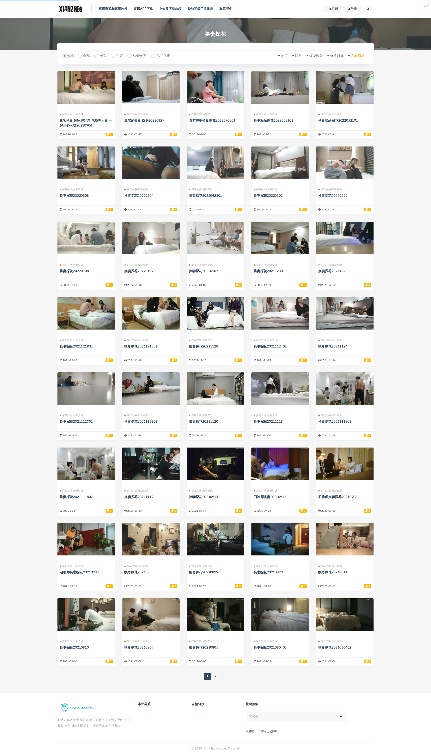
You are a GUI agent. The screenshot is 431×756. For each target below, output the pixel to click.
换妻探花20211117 (139, 497)
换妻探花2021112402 (270, 346)
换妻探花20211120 (203, 421)
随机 (298, 56)
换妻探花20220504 (139, 195)
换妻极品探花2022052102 (273, 120)
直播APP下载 (143, 9)
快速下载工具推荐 (200, 9)
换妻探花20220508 (74, 195)
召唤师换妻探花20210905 (79, 572)
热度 (284, 56)
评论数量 (316, 56)
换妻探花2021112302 (76, 421)
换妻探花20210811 (332, 572)
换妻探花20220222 (332, 195)
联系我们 (226, 9)
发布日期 (358, 56)
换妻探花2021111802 (76, 497)
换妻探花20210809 (139, 647)
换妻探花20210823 (268, 572)
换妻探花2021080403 (270, 647)
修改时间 (337, 56)
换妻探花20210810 (74, 647)
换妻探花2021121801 (140, 346)
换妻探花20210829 (203, 572)
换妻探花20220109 (139, 271)
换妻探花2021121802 (76, 346)
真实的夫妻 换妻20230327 (144, 120)
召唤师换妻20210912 (270, 497)
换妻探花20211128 (203, 346)
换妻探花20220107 (203, 271)
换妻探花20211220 (332, 271)
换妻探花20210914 (203, 497)
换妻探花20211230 (268, 271)
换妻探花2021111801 (334, 421)
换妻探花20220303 (268, 195)
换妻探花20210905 (139, 572)
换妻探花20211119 (268, 421)
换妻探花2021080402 (334, 647)
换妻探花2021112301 (140, 421)
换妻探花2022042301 (205, 195)
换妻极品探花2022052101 (338, 120)
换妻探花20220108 (74, 271)
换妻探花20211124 (332, 346)
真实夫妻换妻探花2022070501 (212, 120)
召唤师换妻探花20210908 (337, 497)
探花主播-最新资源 (72, 114)
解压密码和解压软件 (113, 9)
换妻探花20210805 (203, 647)
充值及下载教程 (170, 9)
